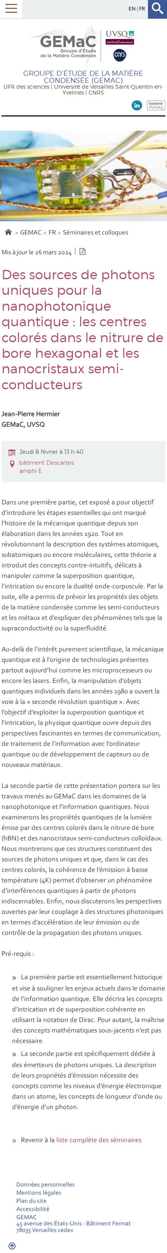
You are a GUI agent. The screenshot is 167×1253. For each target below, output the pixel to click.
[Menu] (11, 9)
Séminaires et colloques (95, 232)
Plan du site (31, 1201)
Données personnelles (45, 1185)
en (133, 9)
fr (142, 9)
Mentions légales (38, 1193)
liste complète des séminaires (98, 1140)
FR (52, 232)
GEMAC (31, 232)
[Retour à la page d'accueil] (83, 46)
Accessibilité (32, 1209)
